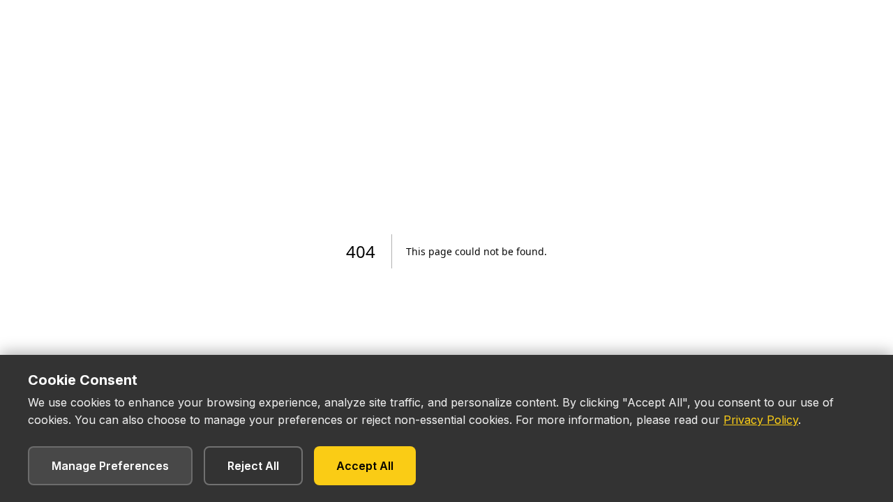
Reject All (253, 466)
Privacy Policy (760, 420)
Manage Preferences (110, 466)
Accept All (364, 466)
